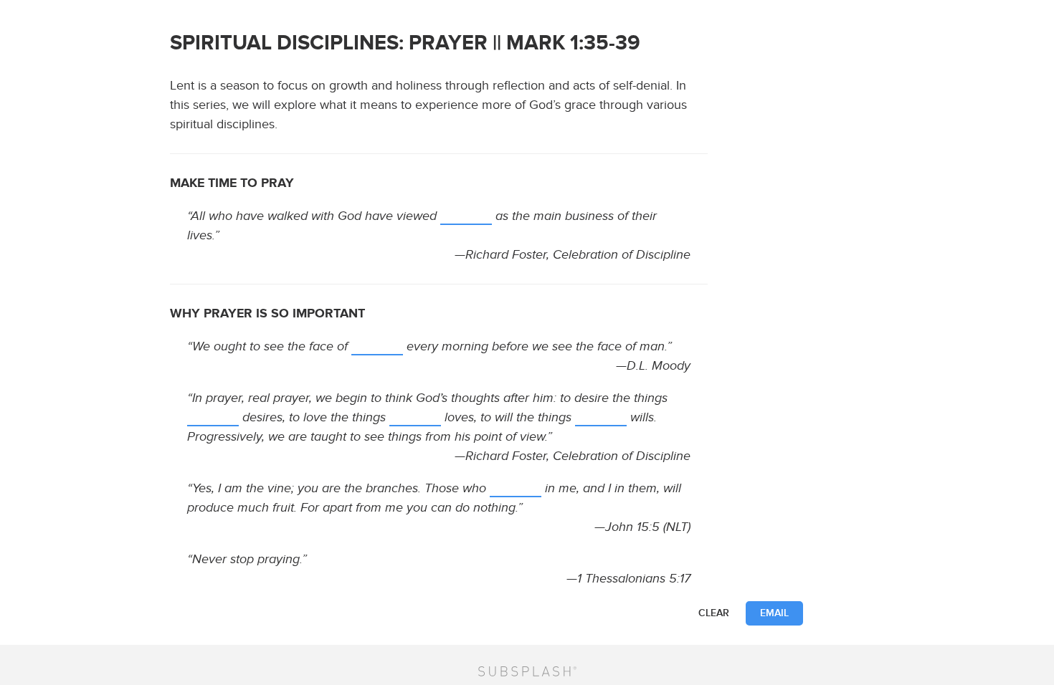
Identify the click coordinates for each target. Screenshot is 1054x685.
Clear (713, 613)
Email (774, 613)
